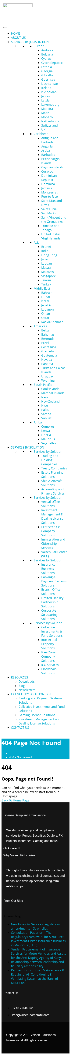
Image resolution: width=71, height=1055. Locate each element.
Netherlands (50, 121)
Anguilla (47, 146)
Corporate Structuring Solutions (49, 614)
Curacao (47, 171)
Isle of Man (49, 92)
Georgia (47, 71)
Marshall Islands (52, 393)
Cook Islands (50, 389)
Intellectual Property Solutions (49, 644)
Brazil (45, 343)
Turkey (46, 284)
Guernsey (48, 79)
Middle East (42, 288)
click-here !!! (11, 848)
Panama (47, 364)
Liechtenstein (50, 84)
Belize (45, 330)
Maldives (47, 272)
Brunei (46, 247)
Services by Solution (48, 451)
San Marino (49, 213)
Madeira (47, 109)
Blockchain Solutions (49, 671)
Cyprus (46, 58)
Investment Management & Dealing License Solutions (52, 516)
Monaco (47, 117)
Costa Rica (48, 347)
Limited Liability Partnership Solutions (52, 602)
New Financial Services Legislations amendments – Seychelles (36, 926)
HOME (15, 33)
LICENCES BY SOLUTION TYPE (31, 694)
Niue (44, 405)
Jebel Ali (46, 305)
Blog (22, 686)
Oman (45, 314)
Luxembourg (50, 104)
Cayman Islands (52, 167)
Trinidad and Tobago (50, 228)
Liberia (46, 435)
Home (14, 753)
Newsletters (27, 690)
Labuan (46, 263)
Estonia (46, 67)
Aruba (45, 150)
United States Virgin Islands (51, 236)
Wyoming (48, 380)
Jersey (45, 96)
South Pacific (43, 385)
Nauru (45, 397)
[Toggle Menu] (4, 27)
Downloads (27, 681)
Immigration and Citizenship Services (53, 543)
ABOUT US (18, 38)
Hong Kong (49, 255)
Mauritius (48, 439)
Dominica (48, 184)
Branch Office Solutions (51, 591)
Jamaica (46, 188)
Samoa (46, 414)
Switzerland (49, 125)
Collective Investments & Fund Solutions (52, 631)
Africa (38, 422)
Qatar (45, 318)
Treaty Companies (54, 468)
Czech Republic (52, 63)
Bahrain (46, 293)
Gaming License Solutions (37, 715)
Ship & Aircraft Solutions (51, 483)
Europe (39, 46)
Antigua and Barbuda (50, 140)
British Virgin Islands (50, 161)
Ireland (46, 88)
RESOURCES (19, 677)
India (44, 251)
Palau (45, 410)
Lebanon (47, 309)
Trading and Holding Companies (49, 460)
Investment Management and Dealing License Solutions (40, 721)
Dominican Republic (49, 178)
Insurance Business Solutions (48, 568)
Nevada (46, 359)
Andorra (47, 50)
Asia (37, 242)
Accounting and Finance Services (53, 491)
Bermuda (48, 339)
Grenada (47, 351)
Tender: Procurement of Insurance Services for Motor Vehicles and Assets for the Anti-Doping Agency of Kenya (38, 953)
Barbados (48, 155)
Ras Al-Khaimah (52, 322)
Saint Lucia (49, 209)
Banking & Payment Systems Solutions (54, 581)
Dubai (45, 297)
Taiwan (46, 280)
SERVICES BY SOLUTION (27, 447)
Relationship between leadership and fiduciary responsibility (37, 964)
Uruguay (47, 376)
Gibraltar (47, 75)
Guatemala (49, 355)
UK (43, 130)
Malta (45, 113)
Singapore (48, 276)
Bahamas (48, 334)
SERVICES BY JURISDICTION (30, 42)
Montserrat (49, 192)
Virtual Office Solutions (50, 504)
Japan (45, 259)
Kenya (45, 431)
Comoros (48, 426)
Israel (45, 301)
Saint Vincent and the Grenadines (53, 219)
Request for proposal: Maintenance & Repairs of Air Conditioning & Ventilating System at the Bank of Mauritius (37, 976)
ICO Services (50, 665)
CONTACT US (20, 727)
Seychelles (48, 443)
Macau (46, 268)
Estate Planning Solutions (52, 474)
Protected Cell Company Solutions (51, 531)
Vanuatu (47, 418)
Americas (40, 326)
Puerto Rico (49, 196)
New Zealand (50, 401)
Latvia (45, 100)
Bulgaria (47, 54)
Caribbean (41, 134)
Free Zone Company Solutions (48, 656)
